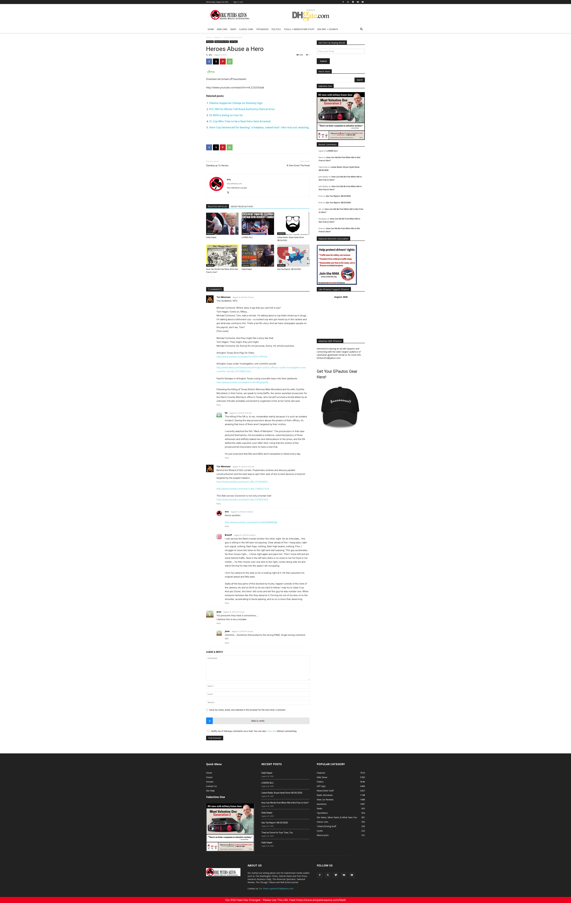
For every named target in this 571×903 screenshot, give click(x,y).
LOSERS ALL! (247, 237)
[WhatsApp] (230, 61)
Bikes (233, 29)
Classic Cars (246, 29)
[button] (361, 29)
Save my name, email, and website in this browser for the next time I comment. (247, 710)
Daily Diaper (211, 237)
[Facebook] (209, 61)
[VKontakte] (344, 875)
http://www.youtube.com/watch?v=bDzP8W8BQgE (251, 522)
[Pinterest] (223, 61)
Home (211, 29)
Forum (209, 777)
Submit (323, 61)
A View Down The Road (298, 165)
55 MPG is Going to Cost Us (226, 115)
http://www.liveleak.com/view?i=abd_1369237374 (243, 488)
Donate (333, 29)
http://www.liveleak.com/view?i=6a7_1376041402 (242, 499)
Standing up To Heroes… (218, 165)
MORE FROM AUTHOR (242, 206)
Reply (219, 405)
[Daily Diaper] (222, 224)
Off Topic (233, 42)
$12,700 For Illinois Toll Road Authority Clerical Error (242, 109)
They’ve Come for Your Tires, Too (277, 832)
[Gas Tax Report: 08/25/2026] (293, 255)
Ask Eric (321, 29)
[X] (216, 61)
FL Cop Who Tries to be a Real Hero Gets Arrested (239, 121)
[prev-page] (208, 278)
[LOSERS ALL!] (258, 224)
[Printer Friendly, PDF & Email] (258, 72)
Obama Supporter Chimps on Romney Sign (236, 103)
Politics (276, 29)
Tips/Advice (262, 29)
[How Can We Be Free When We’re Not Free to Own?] (222, 255)
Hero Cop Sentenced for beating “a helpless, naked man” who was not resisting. (259, 127)
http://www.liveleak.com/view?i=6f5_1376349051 (242, 481)
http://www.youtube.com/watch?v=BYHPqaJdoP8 (242, 382)
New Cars (222, 29)
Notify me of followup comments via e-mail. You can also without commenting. (254, 731)
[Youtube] (352, 875)
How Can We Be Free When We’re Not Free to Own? (285, 803)
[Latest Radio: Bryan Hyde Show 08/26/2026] (293, 224)
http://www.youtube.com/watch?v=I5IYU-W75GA (242, 356)
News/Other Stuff (304, 29)
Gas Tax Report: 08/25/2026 (289, 269)
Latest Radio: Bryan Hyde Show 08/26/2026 (281, 793)
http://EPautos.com (234, 184)
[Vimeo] (336, 875)
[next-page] (213, 278)
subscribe (271, 731)
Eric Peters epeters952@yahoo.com (276, 888)
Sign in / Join (238, 2)
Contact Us (211, 786)
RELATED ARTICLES (217, 206)
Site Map (210, 790)
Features (217, 37)
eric (210, 55)
